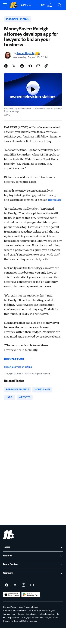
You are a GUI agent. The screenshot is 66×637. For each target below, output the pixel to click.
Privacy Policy (9, 607)
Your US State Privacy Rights (42, 610)
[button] (5, 4)
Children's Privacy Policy (14, 610)
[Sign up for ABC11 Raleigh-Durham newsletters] (32, 585)
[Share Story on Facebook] (6, 66)
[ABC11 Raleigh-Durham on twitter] (15, 585)
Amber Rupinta (25, 53)
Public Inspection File (49, 614)
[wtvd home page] (8, 534)
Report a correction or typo (18, 367)
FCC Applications (11, 618)
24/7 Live (26, 5)
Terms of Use (9, 614)
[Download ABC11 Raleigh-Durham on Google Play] (30, 594)
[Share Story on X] (14, 66)
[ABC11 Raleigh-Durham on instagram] (23, 585)
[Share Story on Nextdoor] (30, 66)
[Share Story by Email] (38, 66)
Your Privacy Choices (28, 607)
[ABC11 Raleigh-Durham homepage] (13, 5)
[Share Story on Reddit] (22, 66)
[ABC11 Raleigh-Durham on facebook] (6, 585)
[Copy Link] (46, 66)
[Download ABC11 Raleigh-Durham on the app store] (11, 594)
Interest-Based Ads (27, 614)
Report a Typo (14, 359)
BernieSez (54, 199)
